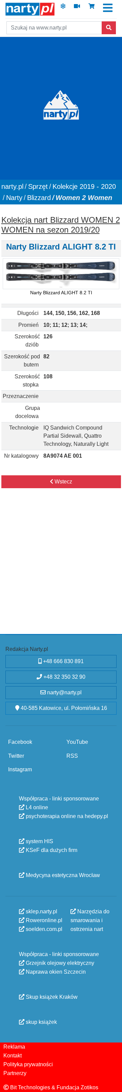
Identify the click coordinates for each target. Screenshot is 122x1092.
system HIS (38, 841)
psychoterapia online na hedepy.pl (66, 816)
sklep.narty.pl (40, 911)
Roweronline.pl (43, 920)
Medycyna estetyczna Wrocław (62, 875)
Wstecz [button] (62, 481)
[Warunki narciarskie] (63, 8)
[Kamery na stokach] (76, 8)
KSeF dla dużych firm (50, 850)
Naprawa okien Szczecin (55, 971)
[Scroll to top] (113, 1083)
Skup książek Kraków (51, 996)
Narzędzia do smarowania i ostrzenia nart (89, 920)
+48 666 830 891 (63, 661)
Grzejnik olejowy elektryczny (59, 963)
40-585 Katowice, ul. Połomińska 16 (63, 708)
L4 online (36, 807)
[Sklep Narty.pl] (91, 8)
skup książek (40, 1022)
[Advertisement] (61, 568)
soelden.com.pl (43, 929)
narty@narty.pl (64, 692)
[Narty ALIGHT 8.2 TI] (61, 274)
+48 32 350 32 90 (63, 677)
